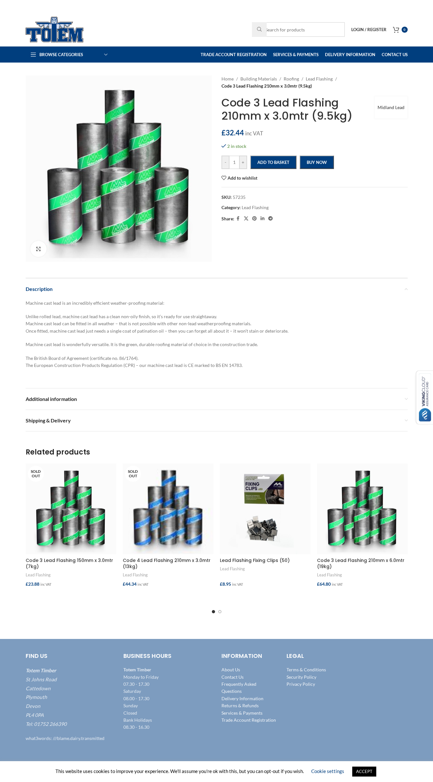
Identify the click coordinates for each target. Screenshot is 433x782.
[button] (265, 597)
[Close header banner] (425, 6)
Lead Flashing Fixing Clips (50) (255, 560)
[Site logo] (54, 29)
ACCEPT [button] (364, 771)
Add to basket (273, 162)
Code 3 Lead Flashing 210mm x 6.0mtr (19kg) (360, 563)
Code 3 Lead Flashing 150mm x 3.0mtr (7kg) (69, 563)
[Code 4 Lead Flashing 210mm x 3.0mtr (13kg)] (168, 508)
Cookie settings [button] (327, 771)
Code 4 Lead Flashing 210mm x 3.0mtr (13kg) (167, 563)
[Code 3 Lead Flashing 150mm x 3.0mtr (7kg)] (71, 508)
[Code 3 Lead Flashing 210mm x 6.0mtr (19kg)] (362, 508)
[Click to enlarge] (38, 249)
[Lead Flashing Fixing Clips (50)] (265, 508)
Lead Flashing (38, 574)
